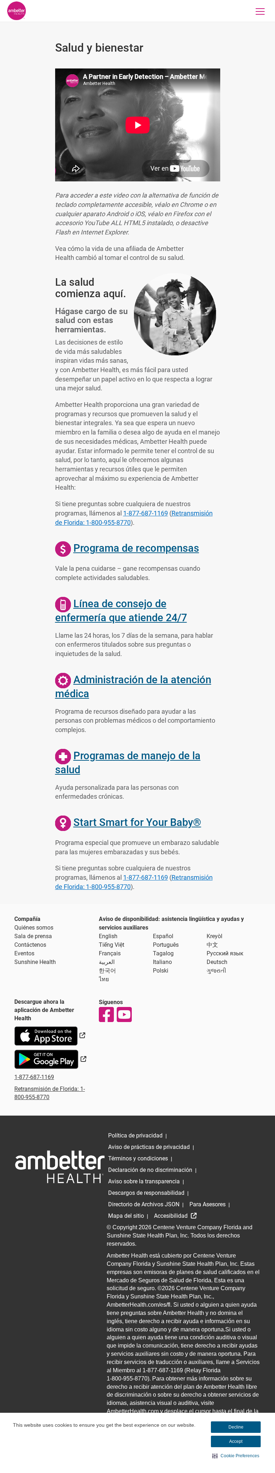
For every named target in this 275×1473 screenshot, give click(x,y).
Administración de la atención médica (133, 687)
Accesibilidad (171, 1215)
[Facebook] (106, 1014)
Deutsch (217, 962)
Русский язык (225, 953)
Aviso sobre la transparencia (144, 1181)
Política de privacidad (135, 1135)
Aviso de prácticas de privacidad (149, 1147)
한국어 (107, 970)
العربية (107, 962)
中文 (212, 944)
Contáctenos (30, 944)
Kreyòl (214, 936)
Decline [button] (235, 1427)
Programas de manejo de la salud (128, 763)
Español (163, 936)
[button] (236, 1456)
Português (166, 944)
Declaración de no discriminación (150, 1169)
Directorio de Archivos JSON (143, 1204)
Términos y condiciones (138, 1158)
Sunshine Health (35, 962)
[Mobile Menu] (260, 11)
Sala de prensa (33, 936)
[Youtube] (124, 1014)
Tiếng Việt (111, 944)
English (108, 936)
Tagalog (163, 953)
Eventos (24, 953)
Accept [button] (235, 1441)
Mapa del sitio (126, 1215)
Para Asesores (207, 1204)
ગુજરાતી (216, 970)
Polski (160, 970)
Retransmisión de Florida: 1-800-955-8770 (49, 1093)
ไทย (104, 979)
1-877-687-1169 (145, 513)
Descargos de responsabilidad (146, 1192)
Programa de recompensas (136, 548)
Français (110, 953)
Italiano (162, 962)
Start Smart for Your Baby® (137, 822)
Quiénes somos (33, 927)
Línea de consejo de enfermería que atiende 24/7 (121, 611)
